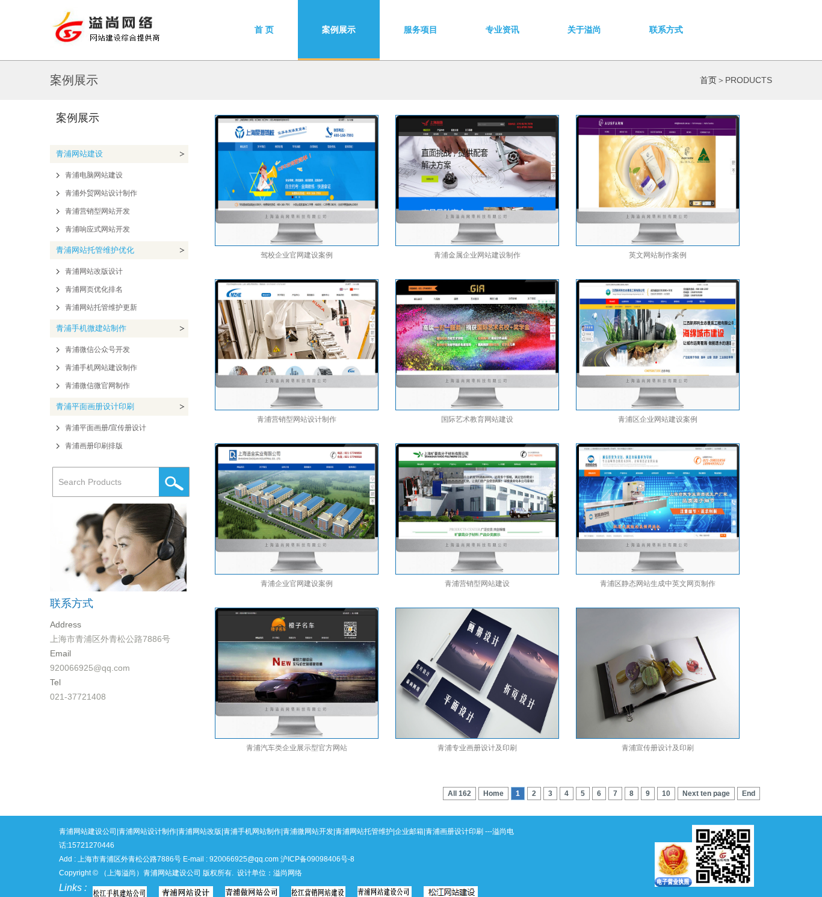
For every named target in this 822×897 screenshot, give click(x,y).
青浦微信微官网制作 (97, 385)
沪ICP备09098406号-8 (317, 859)
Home (493, 793)
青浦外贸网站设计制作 (101, 193)
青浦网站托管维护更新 (101, 307)
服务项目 (420, 29)
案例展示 (339, 29)
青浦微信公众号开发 (97, 349)
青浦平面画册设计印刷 (95, 406)
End (748, 793)
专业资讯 (502, 29)
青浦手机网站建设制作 (101, 367)
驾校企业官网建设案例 (297, 255)
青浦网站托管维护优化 (95, 249)
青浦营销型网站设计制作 (296, 419)
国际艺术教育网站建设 (477, 419)
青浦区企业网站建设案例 (657, 419)
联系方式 (666, 29)
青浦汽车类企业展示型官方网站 (296, 748)
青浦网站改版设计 (94, 271)
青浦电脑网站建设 (94, 175)
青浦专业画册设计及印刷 (477, 748)
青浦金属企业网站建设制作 (477, 255)
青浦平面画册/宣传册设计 (105, 428)
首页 (708, 80)
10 (666, 793)
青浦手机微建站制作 (91, 328)
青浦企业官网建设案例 (297, 583)
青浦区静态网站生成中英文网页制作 (657, 583)
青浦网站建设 (79, 153)
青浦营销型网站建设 (477, 583)
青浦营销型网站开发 (97, 211)
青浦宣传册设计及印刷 (658, 748)
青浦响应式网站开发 (97, 229)
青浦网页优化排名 (94, 289)
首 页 (264, 29)
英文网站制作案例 (658, 255)
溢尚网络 (287, 873)
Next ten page (706, 793)
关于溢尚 (584, 29)
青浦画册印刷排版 (94, 446)
